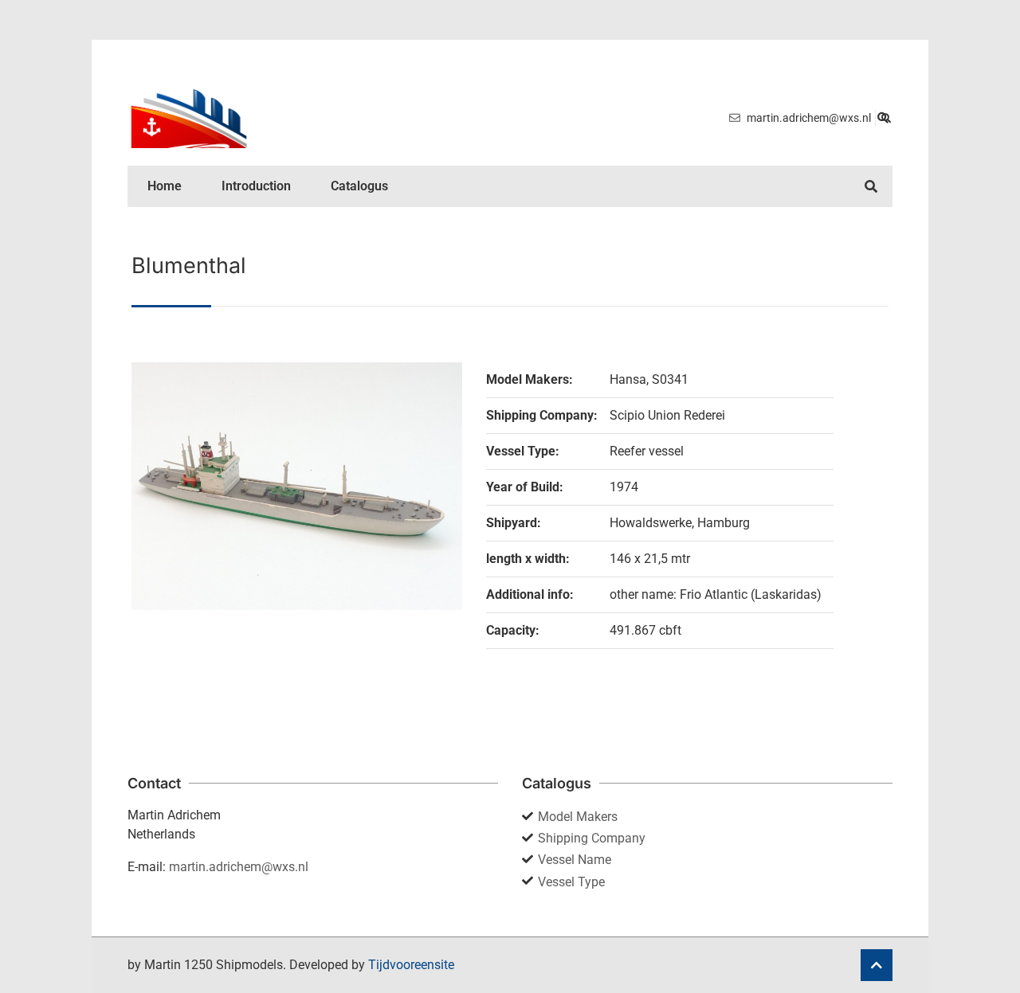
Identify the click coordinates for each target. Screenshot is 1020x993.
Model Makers (578, 816)
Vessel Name (574, 859)
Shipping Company (591, 838)
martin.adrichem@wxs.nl (238, 866)
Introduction (256, 186)
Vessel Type (571, 881)
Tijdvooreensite (411, 964)
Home (164, 186)
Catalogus (359, 186)
